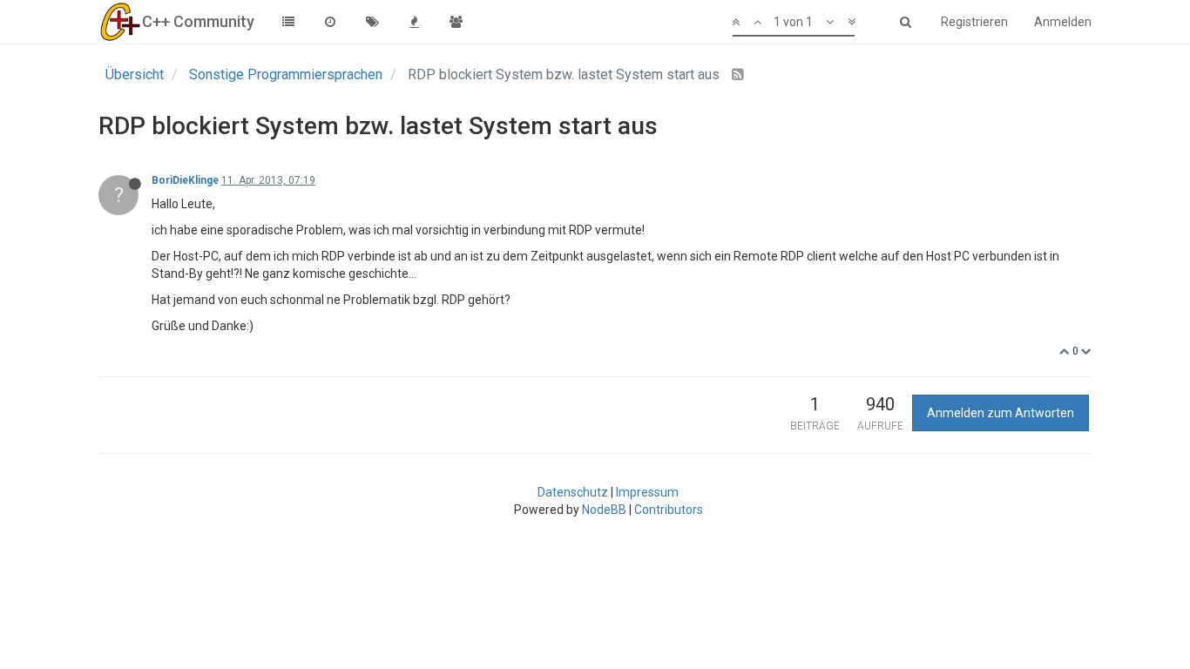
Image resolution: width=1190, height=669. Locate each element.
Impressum (647, 492)
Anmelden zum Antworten (1000, 413)
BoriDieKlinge (185, 180)
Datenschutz (573, 492)
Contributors (668, 510)
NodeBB (604, 510)
